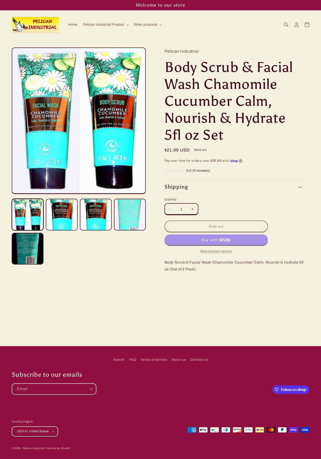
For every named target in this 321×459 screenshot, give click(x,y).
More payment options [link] (216, 251)
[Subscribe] (91, 389)
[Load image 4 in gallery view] (130, 215)
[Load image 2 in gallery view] (62, 215)
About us (179, 359)
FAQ (132, 359)
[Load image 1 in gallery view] (27, 215)
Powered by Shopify (57, 448)
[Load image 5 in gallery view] (27, 249)
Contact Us (199, 359)
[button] (105, 25)
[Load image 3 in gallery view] (96, 215)
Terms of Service (154, 359)
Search (119, 359)
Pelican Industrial (33, 448)
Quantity (170, 199)
